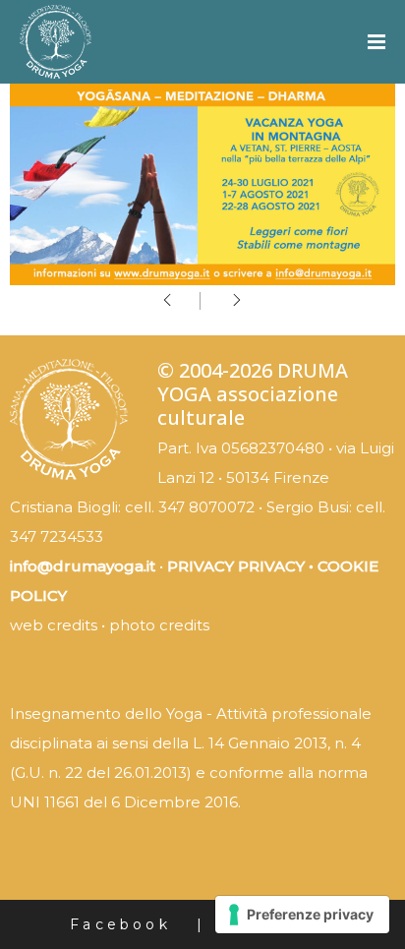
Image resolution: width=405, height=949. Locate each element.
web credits (53, 625)
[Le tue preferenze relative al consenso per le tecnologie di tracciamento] (302, 914)
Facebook (120, 924)
